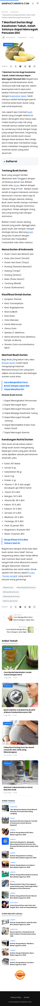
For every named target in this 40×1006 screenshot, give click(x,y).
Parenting (13, 807)
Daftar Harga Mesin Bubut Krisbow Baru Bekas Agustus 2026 (24, 876)
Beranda (5, 12)
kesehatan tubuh (18, 96)
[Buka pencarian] (33, 3)
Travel (12, 818)
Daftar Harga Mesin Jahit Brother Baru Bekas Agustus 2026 (23, 923)
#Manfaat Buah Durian (11, 596)
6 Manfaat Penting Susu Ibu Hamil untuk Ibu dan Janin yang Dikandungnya (19, 749)
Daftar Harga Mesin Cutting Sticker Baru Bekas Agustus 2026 (23, 857)
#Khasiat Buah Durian (11, 592)
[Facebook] (11, 66)
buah (29, 112)
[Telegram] (25, 66)
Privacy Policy (16, 997)
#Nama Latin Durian (10, 601)
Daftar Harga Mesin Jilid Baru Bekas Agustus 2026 (22, 944)
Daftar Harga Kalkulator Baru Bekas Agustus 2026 (22, 954)
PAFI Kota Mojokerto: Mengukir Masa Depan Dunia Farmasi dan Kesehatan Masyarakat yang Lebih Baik (24, 845)
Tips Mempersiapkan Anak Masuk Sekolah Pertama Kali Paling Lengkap (23, 811)
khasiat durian (9, 363)
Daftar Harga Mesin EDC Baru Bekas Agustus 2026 (21, 833)
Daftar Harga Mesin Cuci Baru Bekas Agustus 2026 (22, 963)
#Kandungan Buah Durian (26, 587)
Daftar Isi (11, 161)
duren (16, 185)
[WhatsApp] (20, 66)
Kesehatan (14, 12)
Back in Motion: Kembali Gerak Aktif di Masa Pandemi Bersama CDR (19, 711)
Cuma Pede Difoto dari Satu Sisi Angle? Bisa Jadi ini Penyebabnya (23, 906)
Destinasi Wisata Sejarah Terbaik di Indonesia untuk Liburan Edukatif (23, 823)
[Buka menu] (37, 3)
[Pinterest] (30, 66)
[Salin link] (34, 66)
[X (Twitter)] (16, 66)
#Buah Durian (8, 587)
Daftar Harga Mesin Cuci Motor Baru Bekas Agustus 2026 (22, 866)
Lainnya (12, 830)
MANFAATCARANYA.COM (15, 3)
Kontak (26, 997)
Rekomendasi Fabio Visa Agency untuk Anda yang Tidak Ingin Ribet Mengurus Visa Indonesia (24, 886)
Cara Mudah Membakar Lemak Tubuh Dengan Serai (17, 673)
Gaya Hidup (14, 903)
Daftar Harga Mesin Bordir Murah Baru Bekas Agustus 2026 (23, 897)
